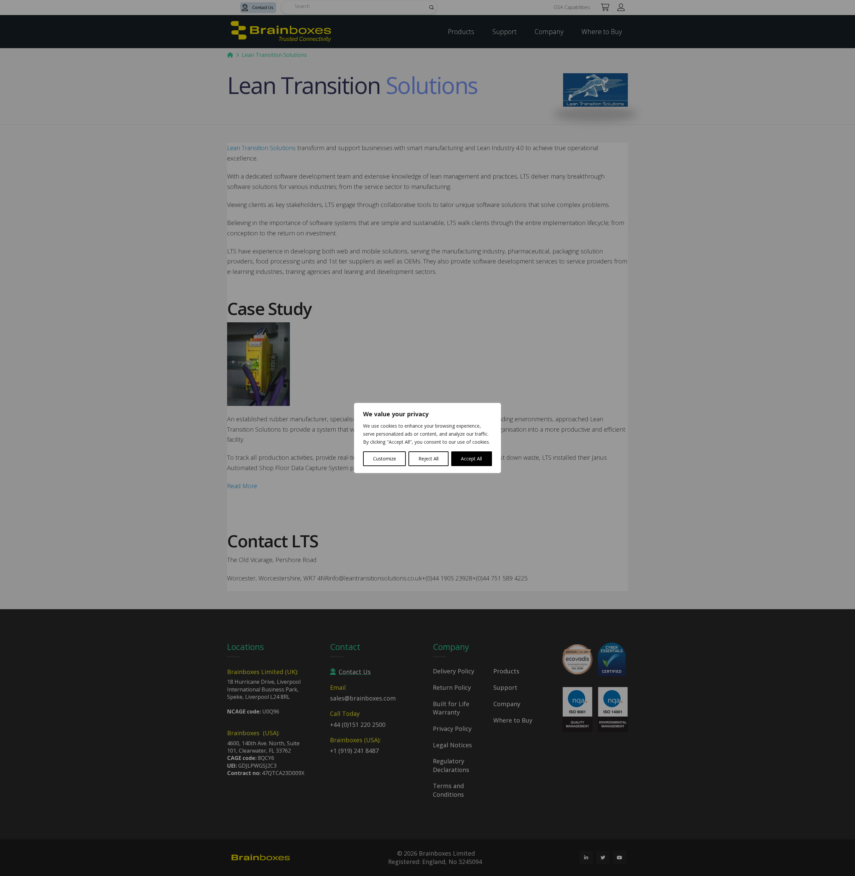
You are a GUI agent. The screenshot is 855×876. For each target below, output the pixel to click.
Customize (384, 458)
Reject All (428, 458)
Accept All (471, 458)
